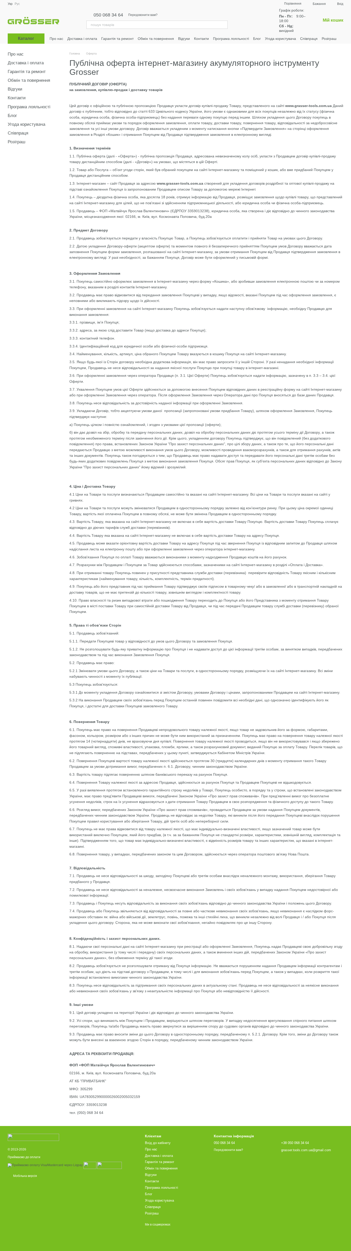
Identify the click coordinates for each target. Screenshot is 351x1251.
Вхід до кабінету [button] (158, 1143)
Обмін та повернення (156, 39)
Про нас (56, 39)
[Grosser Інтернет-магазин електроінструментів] (33, 1137)
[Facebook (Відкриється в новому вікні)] (250, 21)
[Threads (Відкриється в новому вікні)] (263, 21)
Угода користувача (280, 39)
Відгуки (184, 39)
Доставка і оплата (82, 39)
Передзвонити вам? (143, 15)
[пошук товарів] (223, 25)
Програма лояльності (231, 39)
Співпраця (309, 39)
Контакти (201, 39)
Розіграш (329, 39)
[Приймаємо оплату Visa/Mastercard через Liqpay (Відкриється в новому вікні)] (45, 1165)
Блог (257, 39)
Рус (17, 3)
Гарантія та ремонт (117, 39)
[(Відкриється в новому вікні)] (90, 1165)
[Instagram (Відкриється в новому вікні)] (238, 21)
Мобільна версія (24, 1176)
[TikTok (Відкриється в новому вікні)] (244, 21)
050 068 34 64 (108, 15)
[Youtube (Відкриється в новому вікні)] (256, 21)
